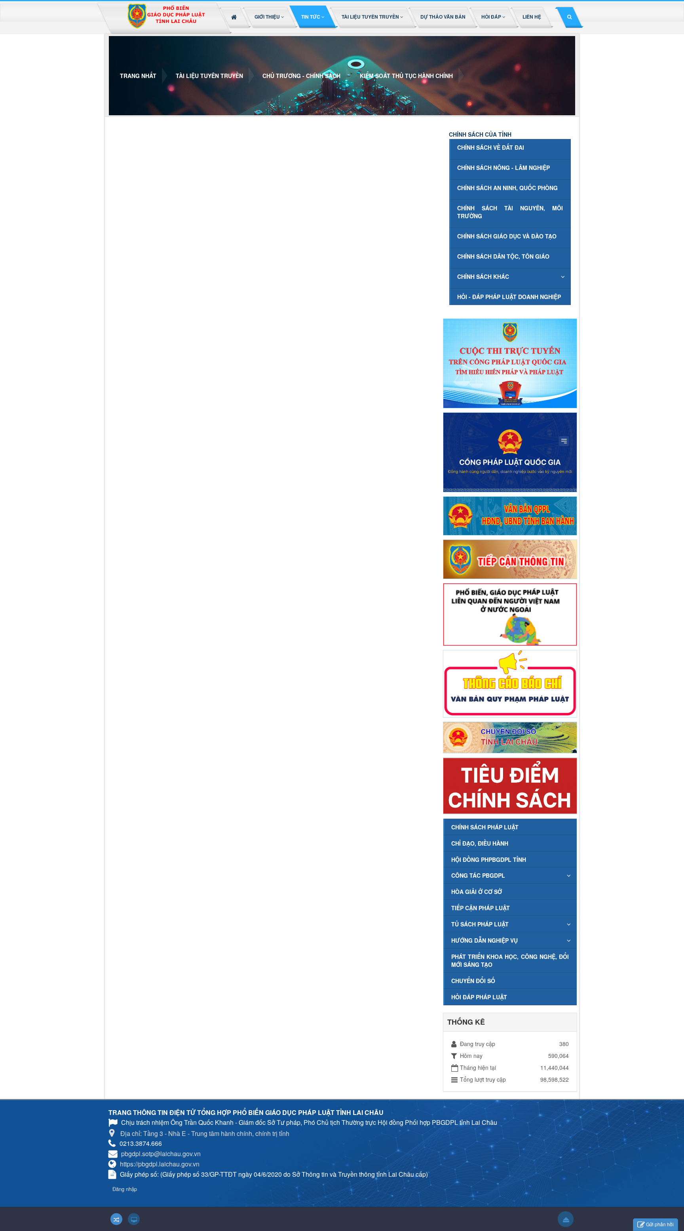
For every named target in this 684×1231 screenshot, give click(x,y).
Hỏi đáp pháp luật (479, 997)
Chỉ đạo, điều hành (479, 843)
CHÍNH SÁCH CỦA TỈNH (480, 134)
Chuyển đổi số (473, 981)
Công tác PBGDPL (478, 875)
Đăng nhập (124, 1189)
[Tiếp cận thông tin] (510, 558)
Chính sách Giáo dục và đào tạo (507, 236)
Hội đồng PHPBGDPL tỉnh (488, 859)
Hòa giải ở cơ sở (476, 892)
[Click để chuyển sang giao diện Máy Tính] (134, 1219)
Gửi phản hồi (660, 1224)
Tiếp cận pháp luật (480, 908)
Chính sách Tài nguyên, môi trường (510, 212)
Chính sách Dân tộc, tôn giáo (503, 256)
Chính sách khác (483, 276)
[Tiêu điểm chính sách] (510, 785)
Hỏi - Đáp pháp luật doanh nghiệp (509, 297)
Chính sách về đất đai (490, 147)
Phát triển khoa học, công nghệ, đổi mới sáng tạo (510, 960)
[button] (270, 16)
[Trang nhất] (235, 16)
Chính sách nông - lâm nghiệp (503, 168)
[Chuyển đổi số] (510, 737)
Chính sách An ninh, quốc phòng (507, 188)
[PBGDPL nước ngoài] (510, 613)
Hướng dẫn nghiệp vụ (484, 940)
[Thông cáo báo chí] (510, 683)
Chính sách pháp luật (485, 827)
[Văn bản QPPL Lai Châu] (510, 515)
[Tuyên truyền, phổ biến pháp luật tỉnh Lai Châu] (165, 18)
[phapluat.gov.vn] (510, 451)
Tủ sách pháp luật (480, 924)
